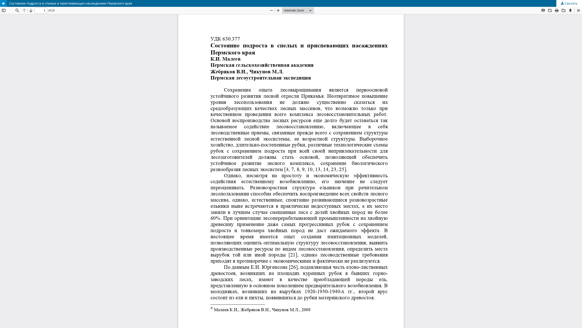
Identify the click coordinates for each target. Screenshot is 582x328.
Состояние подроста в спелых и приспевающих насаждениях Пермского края (70, 3)
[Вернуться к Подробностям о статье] (3, 3)
